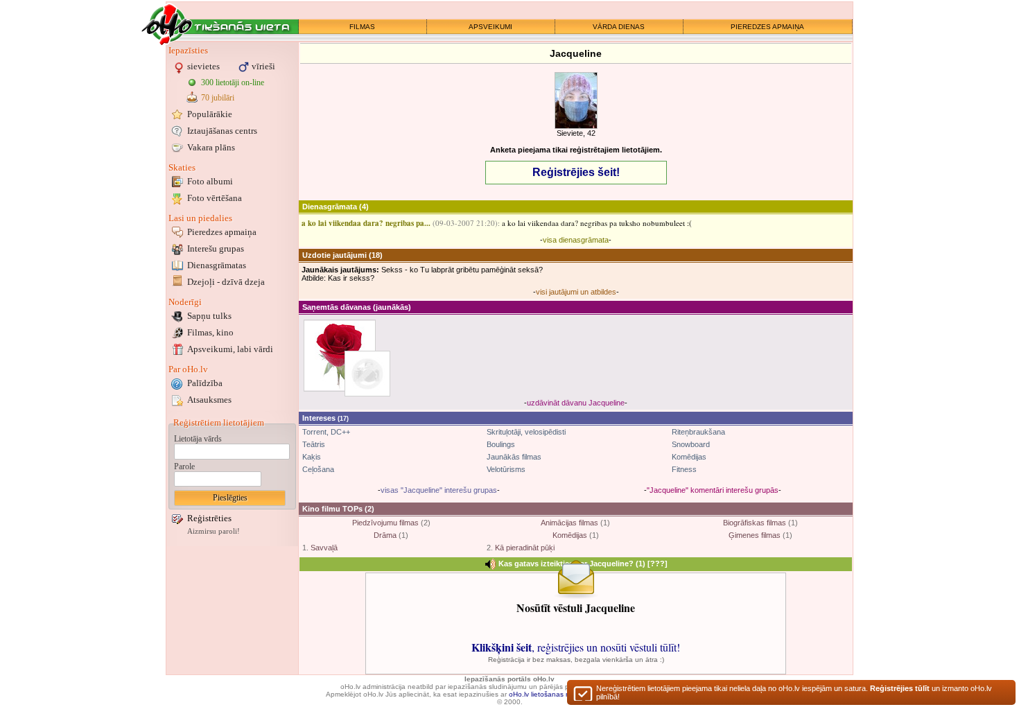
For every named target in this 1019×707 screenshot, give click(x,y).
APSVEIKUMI (490, 26)
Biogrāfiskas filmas (754, 522)
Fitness (684, 469)
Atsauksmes (209, 399)
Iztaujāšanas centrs (222, 130)
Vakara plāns (211, 147)
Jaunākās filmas (514, 457)
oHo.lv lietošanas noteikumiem (557, 694)
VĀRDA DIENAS (619, 26)
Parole (184, 466)
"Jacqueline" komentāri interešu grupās (712, 490)
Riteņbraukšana (698, 432)
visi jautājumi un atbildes (576, 292)
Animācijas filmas (569, 522)
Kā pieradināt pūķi (525, 547)
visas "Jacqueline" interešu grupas (439, 490)
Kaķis (311, 457)
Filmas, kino (210, 332)
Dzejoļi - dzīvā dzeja (226, 282)
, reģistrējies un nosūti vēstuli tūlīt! (575, 647)
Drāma (385, 535)
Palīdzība (205, 383)
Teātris (313, 444)
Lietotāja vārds (198, 439)
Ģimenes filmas (755, 535)
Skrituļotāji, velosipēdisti (526, 432)
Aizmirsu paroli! (213, 531)
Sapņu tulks (209, 316)
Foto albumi (210, 181)
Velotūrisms (506, 469)
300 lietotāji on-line (232, 82)
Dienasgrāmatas (216, 265)
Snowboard (691, 444)
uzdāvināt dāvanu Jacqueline (576, 403)
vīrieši (263, 66)
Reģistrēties (209, 518)
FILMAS (362, 26)
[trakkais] (367, 373)
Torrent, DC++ (326, 432)
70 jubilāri (217, 98)
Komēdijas (689, 457)
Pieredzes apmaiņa (221, 232)
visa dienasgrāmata (576, 240)
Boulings (501, 444)
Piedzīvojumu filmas (385, 522)
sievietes (203, 66)
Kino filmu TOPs (332, 509)
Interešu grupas (215, 248)
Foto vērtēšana (214, 198)
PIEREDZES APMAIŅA (767, 26)
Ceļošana (318, 469)
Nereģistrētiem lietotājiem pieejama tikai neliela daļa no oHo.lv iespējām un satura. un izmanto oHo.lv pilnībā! (794, 692)
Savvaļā (324, 547)
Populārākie (209, 114)
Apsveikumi (230, 349)
